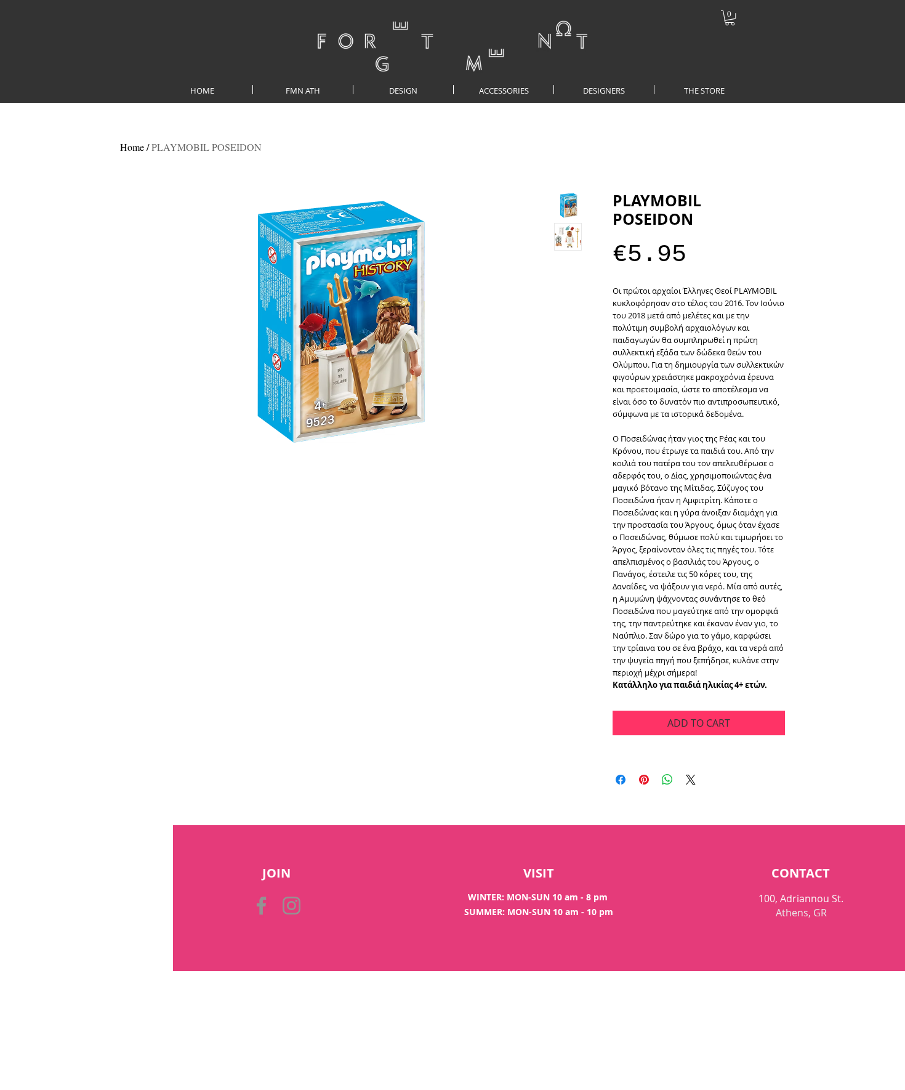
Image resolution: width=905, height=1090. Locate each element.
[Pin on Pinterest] (644, 779)
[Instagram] (292, 906)
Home (132, 146)
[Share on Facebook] (620, 779)
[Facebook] (261, 906)
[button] (730, 17)
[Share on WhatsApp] (667, 779)
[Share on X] (690, 779)
